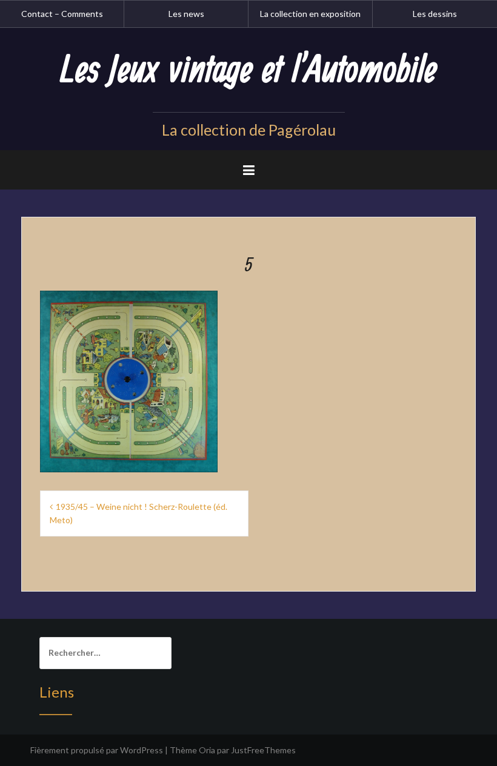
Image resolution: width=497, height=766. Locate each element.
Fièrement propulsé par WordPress (96, 750)
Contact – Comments (62, 13)
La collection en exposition (310, 13)
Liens (56, 692)
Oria (207, 750)
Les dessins (435, 13)
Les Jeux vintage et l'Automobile (248, 71)
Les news (186, 13)
